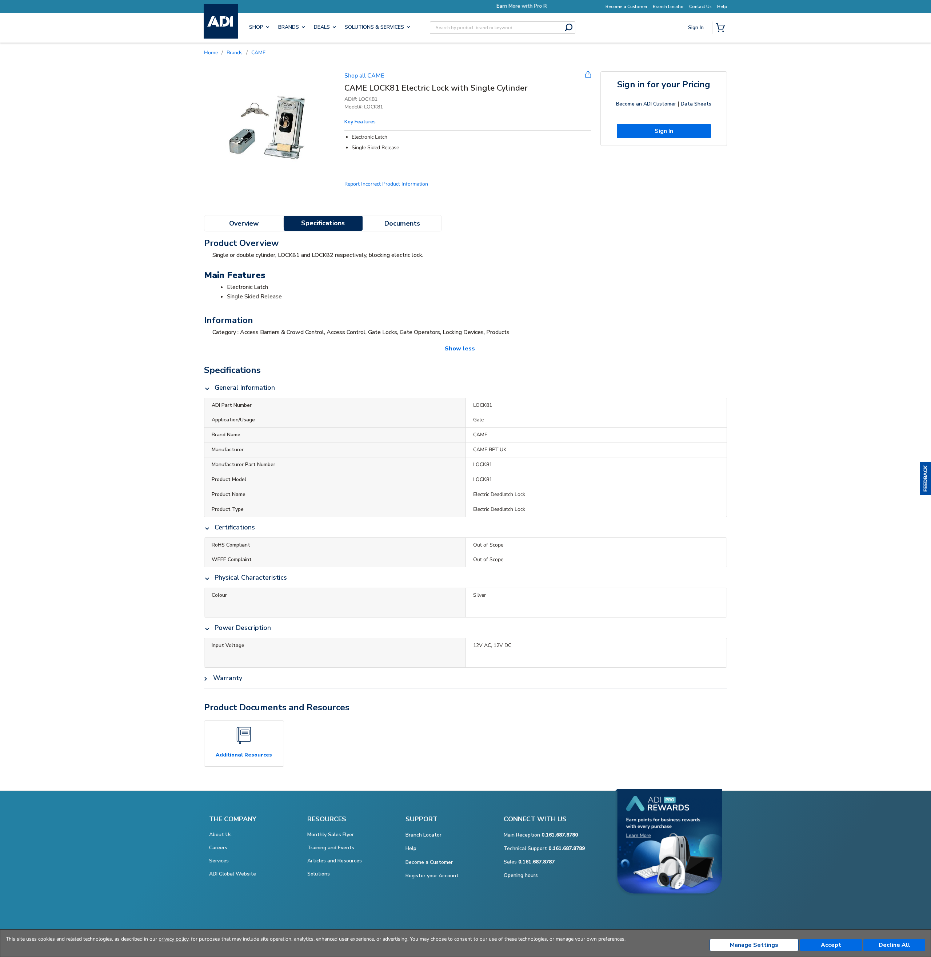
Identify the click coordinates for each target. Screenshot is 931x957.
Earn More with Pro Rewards (479, 6)
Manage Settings (754, 945)
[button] (925, 478)
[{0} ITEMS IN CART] (722, 28)
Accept (831, 945)
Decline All (894, 945)
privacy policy (173, 939)
